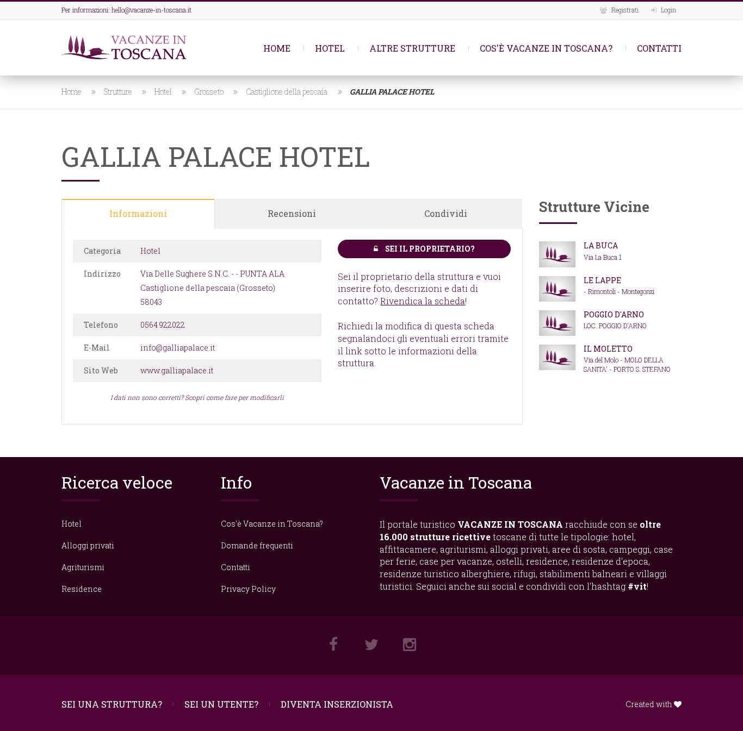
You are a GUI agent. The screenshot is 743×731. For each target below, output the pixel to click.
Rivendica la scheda (422, 301)
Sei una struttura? (111, 704)
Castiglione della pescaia (286, 91)
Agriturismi (82, 567)
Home (276, 48)
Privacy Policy (248, 589)
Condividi (445, 213)
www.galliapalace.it (176, 370)
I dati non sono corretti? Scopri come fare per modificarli (197, 397)
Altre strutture (412, 48)
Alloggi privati (87, 545)
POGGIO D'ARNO (614, 314)
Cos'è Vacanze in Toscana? (546, 48)
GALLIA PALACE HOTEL (392, 91)
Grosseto (209, 91)
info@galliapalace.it (177, 347)
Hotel (330, 48)
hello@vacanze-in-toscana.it (151, 9)
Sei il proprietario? (429, 248)
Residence (81, 589)
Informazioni (138, 213)
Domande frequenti (257, 545)
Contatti (659, 48)
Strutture (118, 91)
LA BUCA (601, 245)
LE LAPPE (602, 280)
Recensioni (292, 213)
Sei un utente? (221, 704)
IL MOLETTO (608, 348)
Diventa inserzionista (337, 704)
